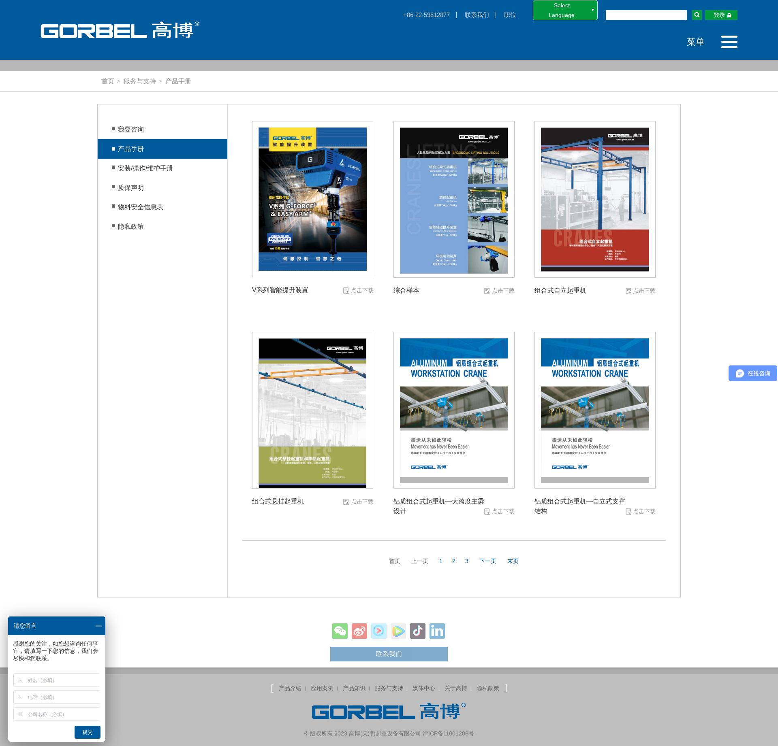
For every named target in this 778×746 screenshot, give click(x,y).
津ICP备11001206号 (448, 733)
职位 (510, 14)
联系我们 (477, 14)
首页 (107, 81)
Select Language (562, 10)
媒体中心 (424, 688)
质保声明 (131, 187)
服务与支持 (140, 81)
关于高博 (456, 688)
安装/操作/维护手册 (145, 168)
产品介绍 (290, 688)
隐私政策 (131, 226)
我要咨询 (131, 129)
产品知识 (354, 688)
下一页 (487, 561)
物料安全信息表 (140, 207)
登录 (719, 15)
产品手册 (178, 81)
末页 (513, 561)
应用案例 (322, 688)
